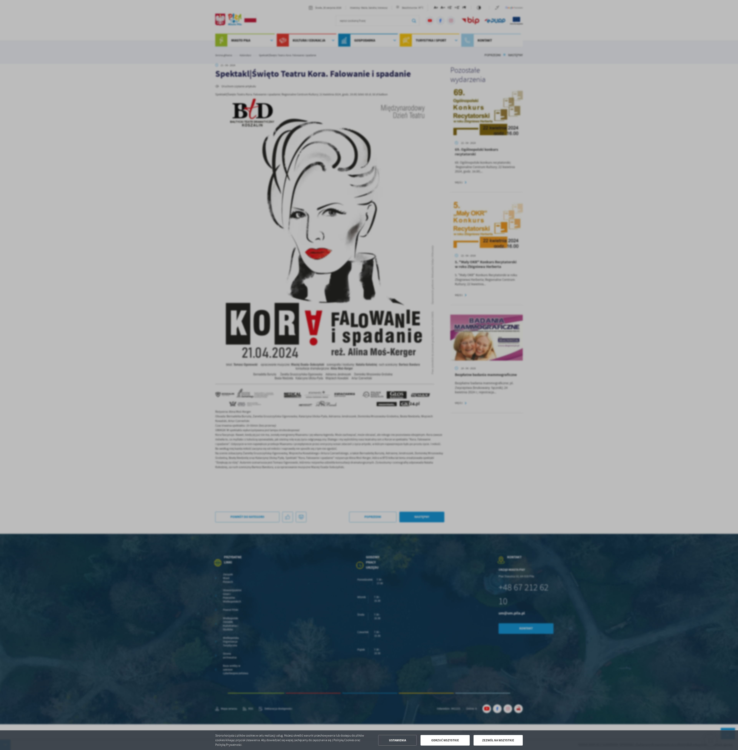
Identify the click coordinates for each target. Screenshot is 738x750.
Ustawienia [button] (397, 740)
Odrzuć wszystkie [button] (445, 740)
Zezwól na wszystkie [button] (498, 740)
